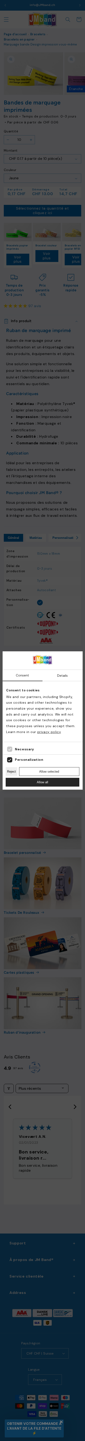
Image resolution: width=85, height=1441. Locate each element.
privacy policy (49, 732)
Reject (11, 771)
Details (62, 675)
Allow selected (49, 771)
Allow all (42, 782)
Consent (22, 675)
